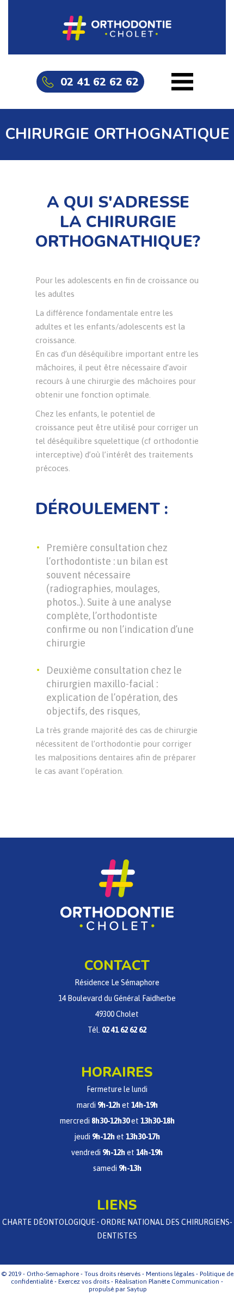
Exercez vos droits (83, 1281)
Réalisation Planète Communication (167, 1281)
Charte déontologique (48, 1222)
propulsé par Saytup (118, 1289)
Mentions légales (170, 1274)
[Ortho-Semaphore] (117, 27)
